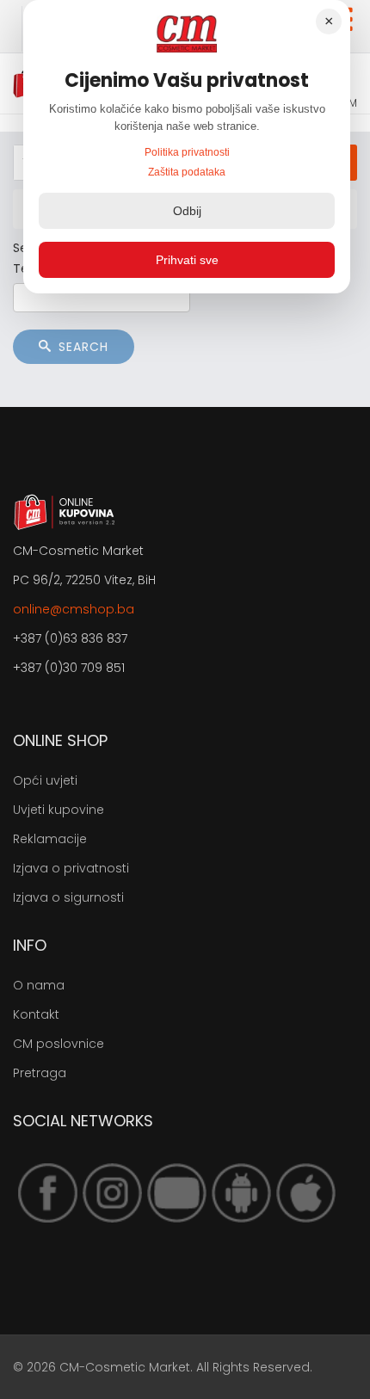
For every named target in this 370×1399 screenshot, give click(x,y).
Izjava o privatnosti (71, 868)
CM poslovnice (58, 1043)
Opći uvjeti (45, 780)
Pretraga (39, 1073)
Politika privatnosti (187, 152)
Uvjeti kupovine (58, 809)
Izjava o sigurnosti (68, 897)
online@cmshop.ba (73, 609)
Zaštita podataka (186, 172)
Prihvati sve (187, 260)
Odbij (187, 211)
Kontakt (36, 1014)
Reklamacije (50, 838)
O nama (39, 985)
